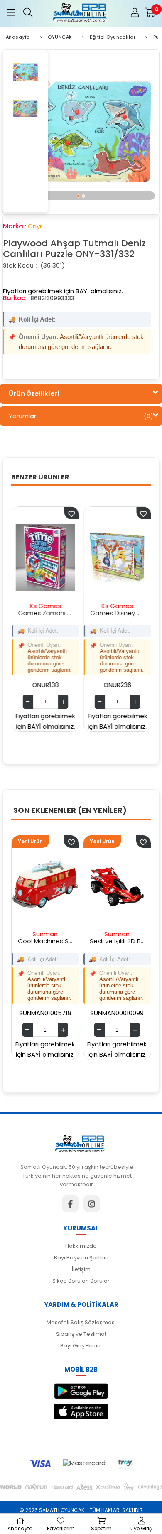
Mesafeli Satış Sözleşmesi (81, 1322)
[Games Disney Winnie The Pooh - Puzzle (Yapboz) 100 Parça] (98, 557)
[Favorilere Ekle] (41, 841)
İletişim (81, 1269)
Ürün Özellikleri (34, 393)
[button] (78, 195)
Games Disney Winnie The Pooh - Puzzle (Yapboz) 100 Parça (98, 613)
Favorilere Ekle (53, 513)
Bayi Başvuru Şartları (81, 1258)
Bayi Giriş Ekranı (81, 1346)
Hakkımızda (81, 1246)
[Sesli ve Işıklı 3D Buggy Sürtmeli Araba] (86, 885)
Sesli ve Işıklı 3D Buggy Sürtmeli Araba (86, 941)
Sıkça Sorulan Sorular (81, 1281)
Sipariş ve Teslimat (81, 1334)
